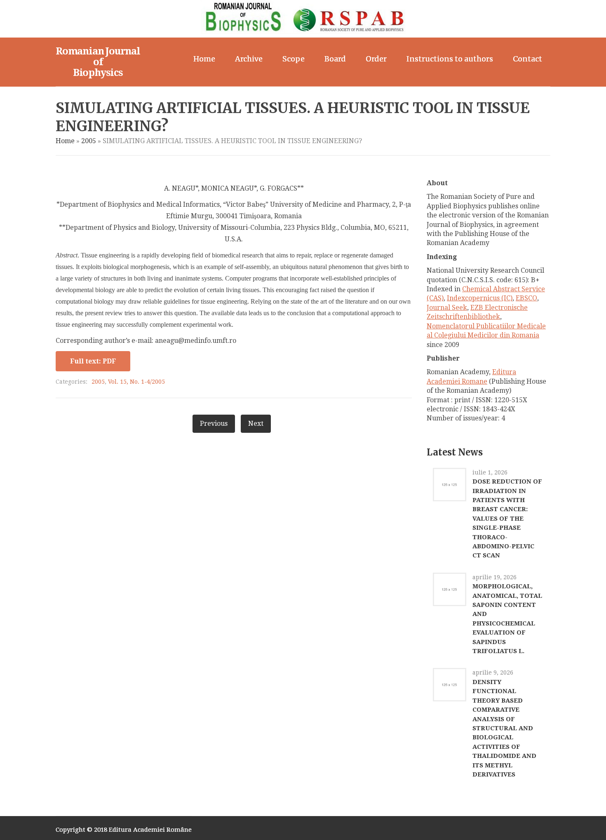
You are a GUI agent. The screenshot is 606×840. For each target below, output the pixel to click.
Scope (293, 59)
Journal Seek (447, 307)
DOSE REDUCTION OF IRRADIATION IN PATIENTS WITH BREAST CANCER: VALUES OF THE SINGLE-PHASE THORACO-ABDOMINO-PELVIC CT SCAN (507, 518)
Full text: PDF (93, 361)
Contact (527, 59)
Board (335, 59)
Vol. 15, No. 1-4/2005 (136, 381)
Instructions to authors (449, 59)
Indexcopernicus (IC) (479, 298)
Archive (249, 59)
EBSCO (526, 298)
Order (376, 59)
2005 (88, 141)
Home (204, 59)
